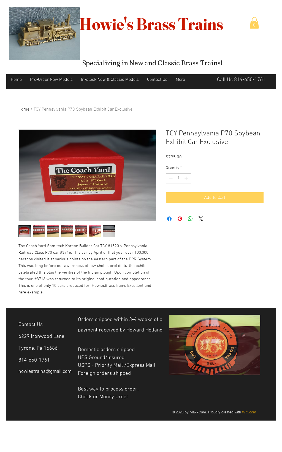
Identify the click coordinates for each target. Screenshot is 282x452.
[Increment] (186, 178)
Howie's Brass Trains (151, 24)
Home (23, 109)
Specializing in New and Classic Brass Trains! (152, 63)
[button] (254, 23)
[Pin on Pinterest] (180, 218)
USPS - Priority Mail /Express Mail (116, 365)
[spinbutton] (178, 178)
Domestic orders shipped (106, 350)
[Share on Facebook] (169, 218)
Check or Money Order (104, 397)
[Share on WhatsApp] (190, 218)
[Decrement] (170, 178)
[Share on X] (200, 218)
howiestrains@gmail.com (45, 372)
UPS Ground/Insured (101, 358)
